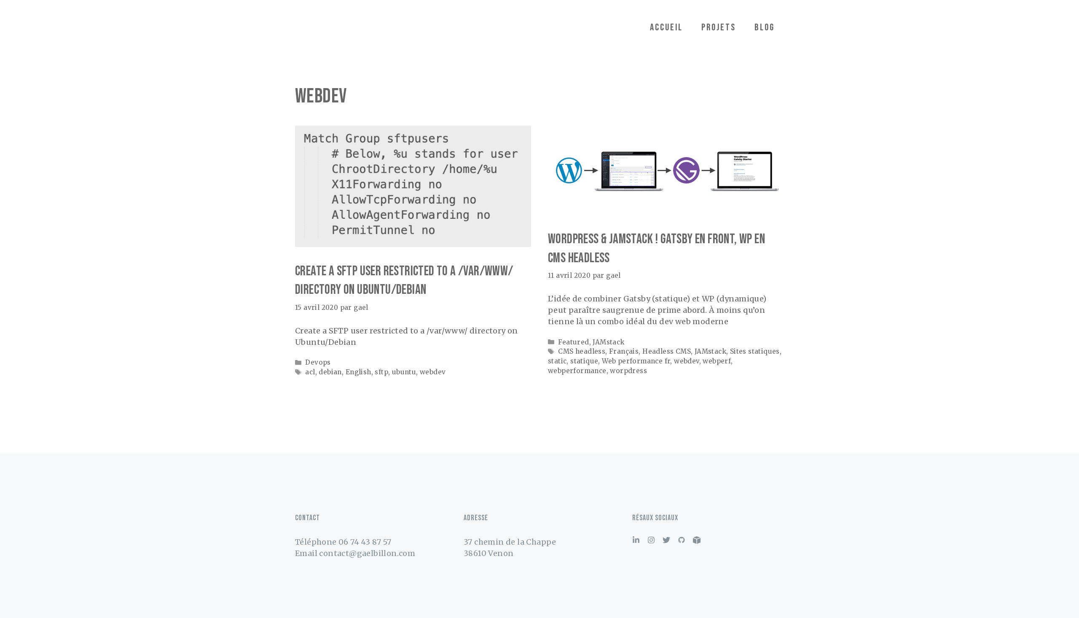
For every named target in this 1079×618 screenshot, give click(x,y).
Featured (573, 342)
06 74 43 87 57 (365, 542)
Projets (718, 27)
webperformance (577, 371)
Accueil (666, 27)
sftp (381, 372)
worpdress (628, 371)
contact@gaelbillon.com (367, 553)
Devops (317, 362)
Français (624, 351)
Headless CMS (666, 351)
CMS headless (581, 351)
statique (584, 361)
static (557, 361)
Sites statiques (755, 351)
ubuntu (404, 372)
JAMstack (608, 342)
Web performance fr (636, 361)
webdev (433, 372)
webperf (717, 361)
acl (310, 372)
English (358, 372)
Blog (764, 27)
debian (330, 372)
